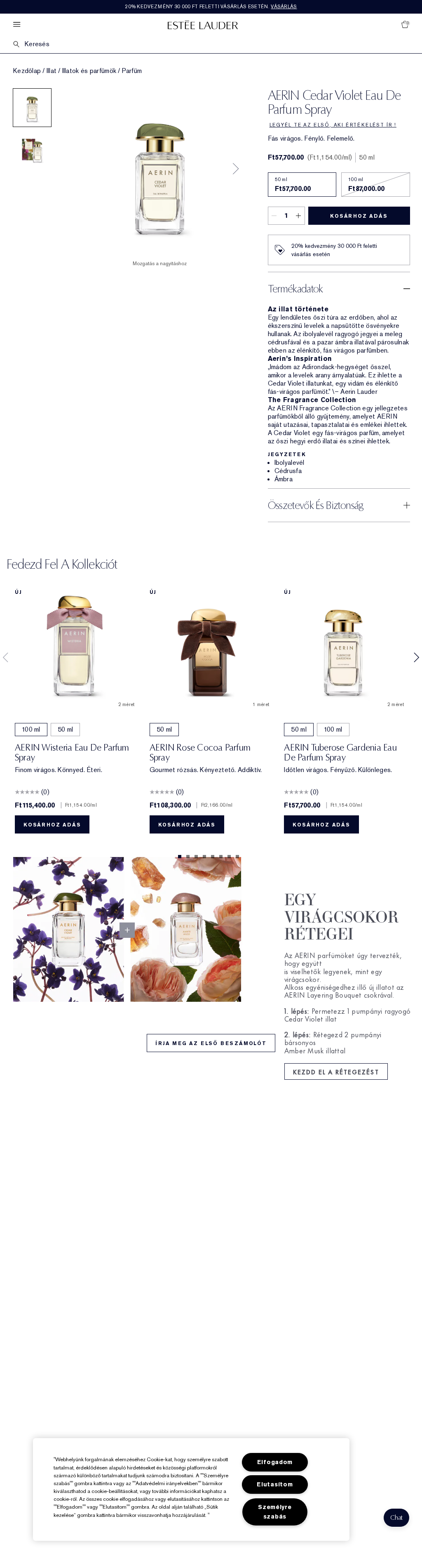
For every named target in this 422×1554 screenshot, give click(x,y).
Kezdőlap (27, 71)
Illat (52, 71)
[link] (211, 929)
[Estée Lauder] (202, 24)
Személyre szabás (274, 1512)
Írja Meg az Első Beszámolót (211, 1043)
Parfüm (132, 71)
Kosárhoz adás (358, 216)
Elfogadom (275, 1462)
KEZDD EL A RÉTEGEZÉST (336, 1071)
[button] (396, 1517)
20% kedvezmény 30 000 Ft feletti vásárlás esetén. (211, 6)
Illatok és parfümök (89, 71)
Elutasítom (275, 1484)
